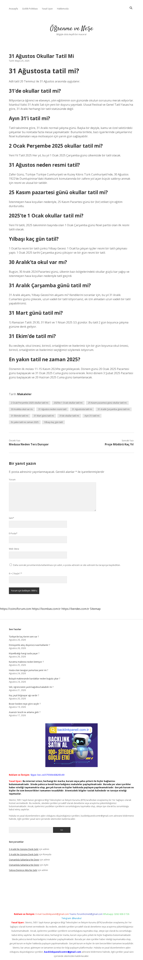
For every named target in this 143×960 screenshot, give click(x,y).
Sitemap (95, 609)
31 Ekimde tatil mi (19, 415)
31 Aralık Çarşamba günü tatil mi (114, 409)
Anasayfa (13, 8)
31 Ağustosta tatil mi (82, 409)
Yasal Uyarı (47, 8)
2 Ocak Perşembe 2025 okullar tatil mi (29, 402)
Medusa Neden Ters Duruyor (29, 444)
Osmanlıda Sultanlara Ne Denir (24, 859)
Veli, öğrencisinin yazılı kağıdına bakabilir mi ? (31, 687)
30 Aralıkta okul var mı (22, 409)
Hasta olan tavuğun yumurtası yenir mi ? (28, 670)
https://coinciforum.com (15, 609)
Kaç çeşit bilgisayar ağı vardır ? (24, 695)
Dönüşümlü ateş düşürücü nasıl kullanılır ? (29, 645)
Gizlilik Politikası (30, 8)
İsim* (11, 518)
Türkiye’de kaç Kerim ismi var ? (24, 636)
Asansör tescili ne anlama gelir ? (24, 712)
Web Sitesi (14, 548)
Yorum (12, 479)
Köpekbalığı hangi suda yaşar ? (24, 653)
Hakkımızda (63, 8)
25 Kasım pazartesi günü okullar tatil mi (107, 402)
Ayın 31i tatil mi (92, 415)
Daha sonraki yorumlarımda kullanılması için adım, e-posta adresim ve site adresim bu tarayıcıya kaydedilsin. (67, 565)
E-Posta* (13, 533)
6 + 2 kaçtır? (15, 573)
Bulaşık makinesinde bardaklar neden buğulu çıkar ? (34, 678)
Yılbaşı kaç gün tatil (53, 422)
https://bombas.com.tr (46, 609)
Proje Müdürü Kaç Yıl (119, 444)
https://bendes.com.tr (75, 609)
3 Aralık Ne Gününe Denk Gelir (24, 849)
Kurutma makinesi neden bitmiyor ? (26, 661)
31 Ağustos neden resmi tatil (52, 409)
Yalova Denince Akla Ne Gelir (23, 870)
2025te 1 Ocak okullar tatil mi (68, 402)
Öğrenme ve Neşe (71, 28)
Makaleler (24, 394)
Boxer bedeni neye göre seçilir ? (24, 703)
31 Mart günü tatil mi (44, 415)
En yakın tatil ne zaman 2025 (25, 422)
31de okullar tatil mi (69, 415)
